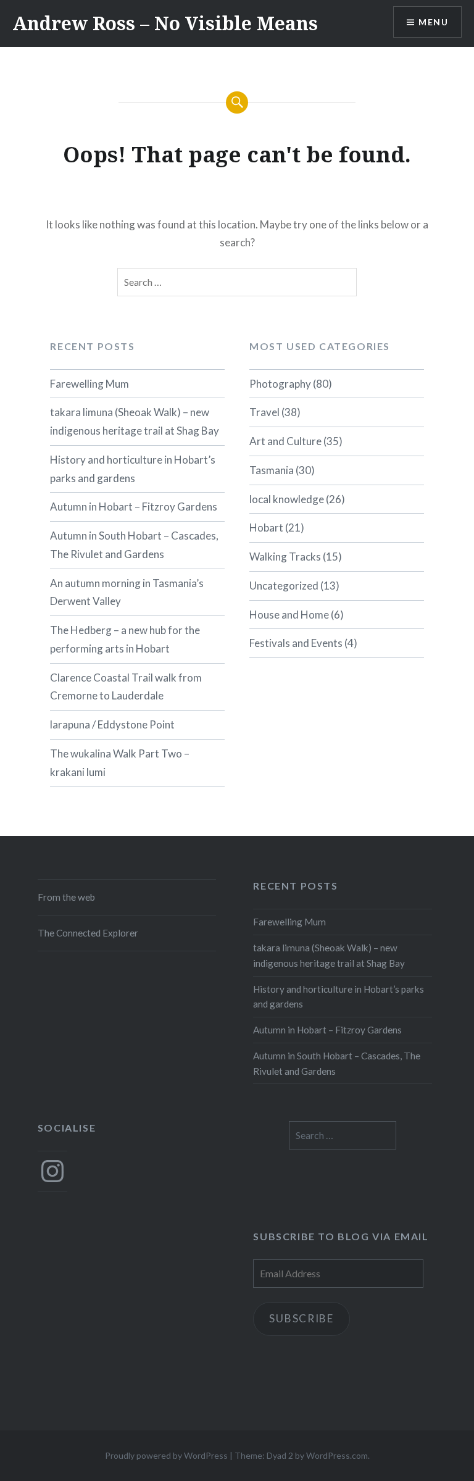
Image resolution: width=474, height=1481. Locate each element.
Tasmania (271, 470)
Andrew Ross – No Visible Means (165, 23)
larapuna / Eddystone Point (112, 724)
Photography (280, 383)
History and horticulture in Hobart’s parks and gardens (132, 469)
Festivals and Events (296, 642)
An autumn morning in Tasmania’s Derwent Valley (127, 592)
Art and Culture (285, 441)
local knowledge (286, 499)
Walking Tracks (285, 556)
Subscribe (301, 1318)
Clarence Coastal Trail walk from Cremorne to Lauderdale (126, 687)
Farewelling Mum (89, 383)
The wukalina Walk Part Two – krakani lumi (119, 762)
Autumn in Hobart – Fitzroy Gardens (133, 506)
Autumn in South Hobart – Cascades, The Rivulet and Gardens (134, 545)
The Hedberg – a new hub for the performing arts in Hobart (125, 639)
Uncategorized (283, 585)
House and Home (289, 614)
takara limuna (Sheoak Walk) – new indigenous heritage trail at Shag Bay (134, 421)
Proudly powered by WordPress (166, 1455)
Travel (264, 412)
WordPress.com (337, 1455)
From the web (66, 897)
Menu (433, 22)
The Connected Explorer (88, 932)
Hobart (266, 527)
